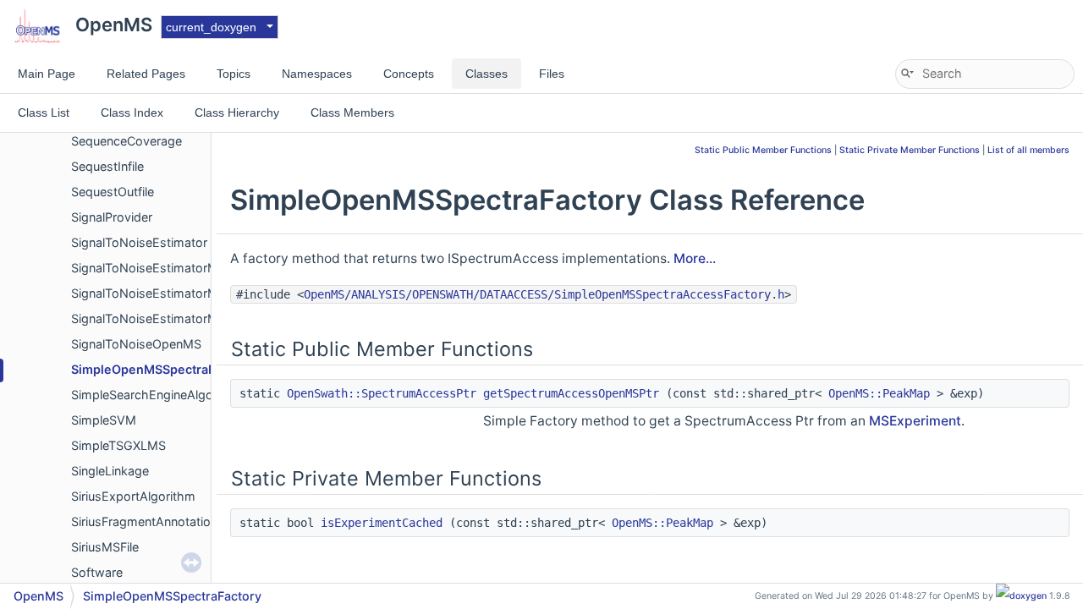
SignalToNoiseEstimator (139, 242)
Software (97, 572)
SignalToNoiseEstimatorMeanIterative (177, 268)
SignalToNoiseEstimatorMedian (160, 293)
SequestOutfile (112, 191)
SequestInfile (107, 166)
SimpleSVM (103, 420)
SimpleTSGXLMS (118, 445)
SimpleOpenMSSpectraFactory (161, 369)
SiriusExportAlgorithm (133, 496)
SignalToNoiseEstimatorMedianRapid (176, 318)
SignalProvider (111, 217)
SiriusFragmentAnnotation (144, 521)
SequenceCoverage (126, 141)
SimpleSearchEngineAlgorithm (157, 394)
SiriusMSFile (105, 547)
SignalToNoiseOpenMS (136, 344)
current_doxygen (211, 27)
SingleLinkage (110, 471)
